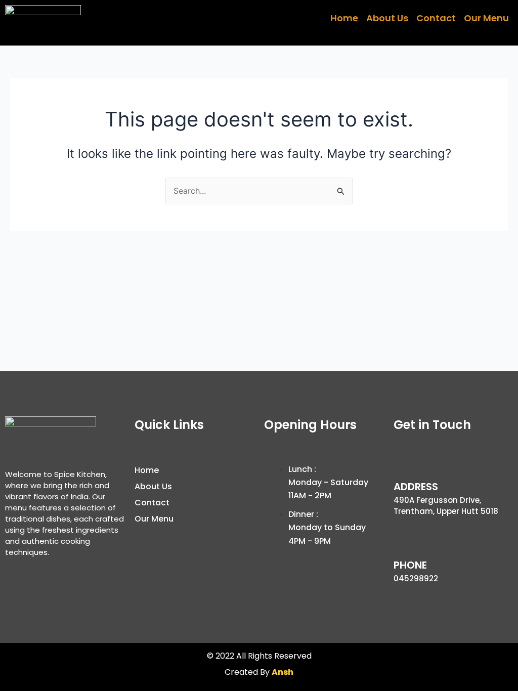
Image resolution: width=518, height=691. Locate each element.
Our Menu (486, 18)
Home (344, 18)
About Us (387, 18)
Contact (436, 18)
